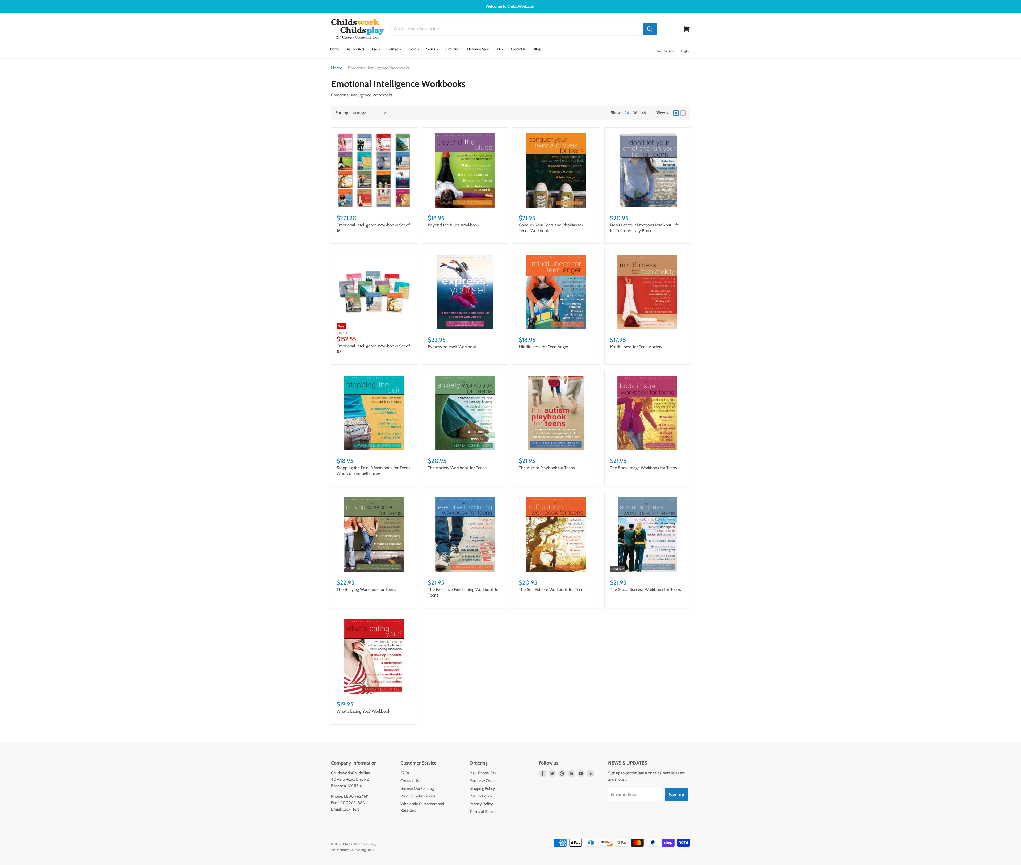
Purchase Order (483, 780)
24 (627, 112)
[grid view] (676, 113)
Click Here (351, 809)
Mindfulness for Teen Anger (543, 346)
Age (374, 49)
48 (644, 112)
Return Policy (481, 796)
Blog (537, 49)
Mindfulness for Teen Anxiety (636, 346)
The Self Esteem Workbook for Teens (552, 589)
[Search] (650, 29)
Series (431, 49)
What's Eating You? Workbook (363, 711)
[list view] (683, 113)
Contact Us (518, 49)
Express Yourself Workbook (452, 346)
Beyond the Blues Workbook (453, 225)
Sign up (676, 794)
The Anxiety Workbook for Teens (457, 467)
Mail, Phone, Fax (483, 773)
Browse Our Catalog (417, 788)
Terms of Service (483, 811)
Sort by (341, 113)
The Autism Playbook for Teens (547, 467)
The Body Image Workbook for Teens (643, 467)
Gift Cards (452, 49)
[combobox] (517, 29)
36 (635, 112)
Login (685, 51)
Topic (412, 49)
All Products (355, 49)
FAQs (404, 773)
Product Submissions (417, 796)
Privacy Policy (481, 803)
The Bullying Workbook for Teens (366, 589)
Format (393, 49)
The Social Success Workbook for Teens (645, 589)
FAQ (500, 49)
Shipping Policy (482, 788)
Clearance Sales (478, 49)
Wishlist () (665, 51)
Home (334, 49)
